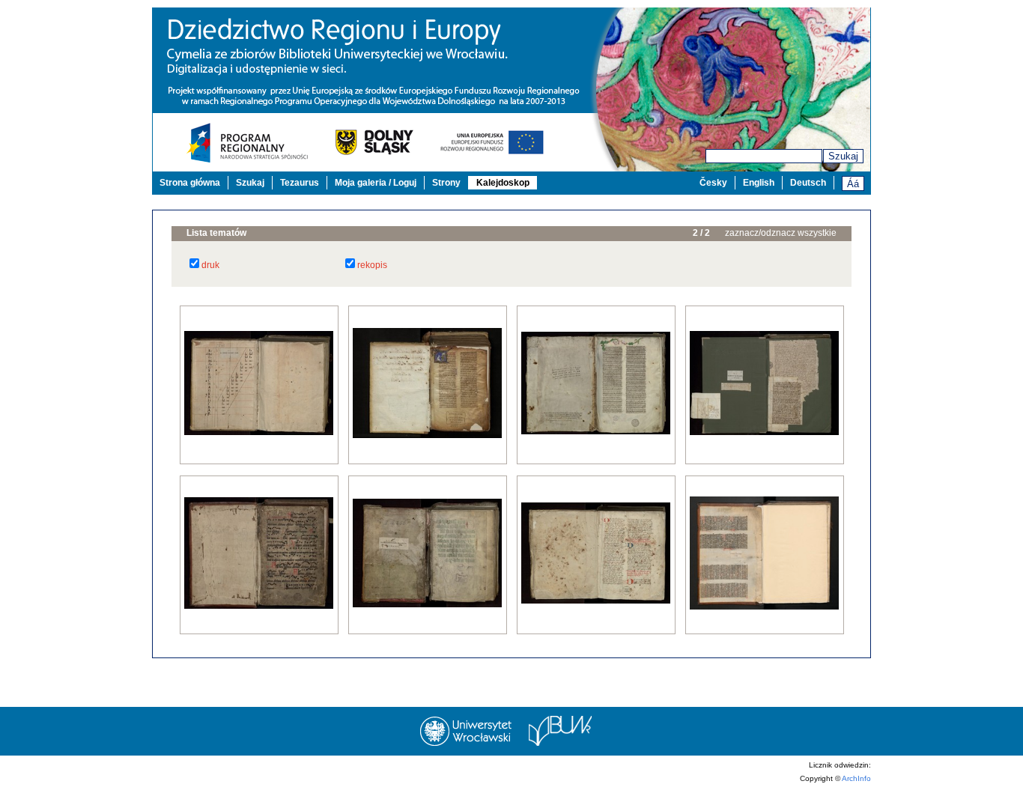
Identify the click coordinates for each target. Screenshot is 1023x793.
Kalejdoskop (502, 182)
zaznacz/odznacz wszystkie (781, 233)
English (758, 182)
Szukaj (843, 156)
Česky (713, 182)
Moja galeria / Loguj (375, 182)
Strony (446, 182)
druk (210, 265)
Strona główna (190, 182)
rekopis (372, 265)
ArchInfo (856, 778)
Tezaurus (299, 182)
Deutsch (808, 182)
